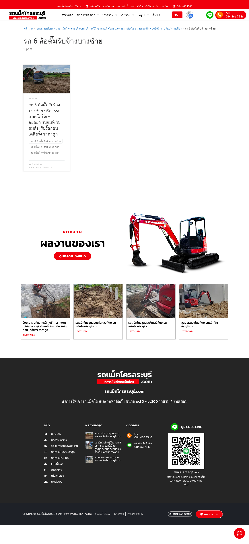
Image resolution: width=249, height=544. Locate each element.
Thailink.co (37, 164)
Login (141, 15)
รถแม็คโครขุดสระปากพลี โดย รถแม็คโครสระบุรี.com (147, 325)
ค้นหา (156, 15)
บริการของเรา (86, 15)
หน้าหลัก (67, 15)
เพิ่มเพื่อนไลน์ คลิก (143, 443)
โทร (136, 434)
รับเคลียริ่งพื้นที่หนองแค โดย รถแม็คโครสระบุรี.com (108, 458)
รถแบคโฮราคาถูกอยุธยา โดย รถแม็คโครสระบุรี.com (108, 435)
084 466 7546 (235, 16)
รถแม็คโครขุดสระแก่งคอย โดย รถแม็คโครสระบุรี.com (95, 325)
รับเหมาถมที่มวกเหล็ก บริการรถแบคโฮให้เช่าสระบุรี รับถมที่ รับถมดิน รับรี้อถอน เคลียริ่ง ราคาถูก (45, 326)
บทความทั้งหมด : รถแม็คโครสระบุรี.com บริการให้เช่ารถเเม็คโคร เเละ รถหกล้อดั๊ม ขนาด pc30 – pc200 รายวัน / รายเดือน (109, 28)
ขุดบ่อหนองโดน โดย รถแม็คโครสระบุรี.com (200, 325)
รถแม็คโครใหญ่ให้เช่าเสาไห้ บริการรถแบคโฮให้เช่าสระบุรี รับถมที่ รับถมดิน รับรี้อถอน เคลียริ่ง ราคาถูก (108, 447)
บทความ (108, 15)
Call (227, 13)
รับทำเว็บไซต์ (102, 514)
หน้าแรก (28, 28)
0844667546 (142, 446)
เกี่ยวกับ (126, 15)
